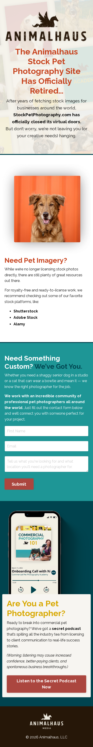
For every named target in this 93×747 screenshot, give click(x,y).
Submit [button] (19, 484)
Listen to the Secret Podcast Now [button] (47, 683)
